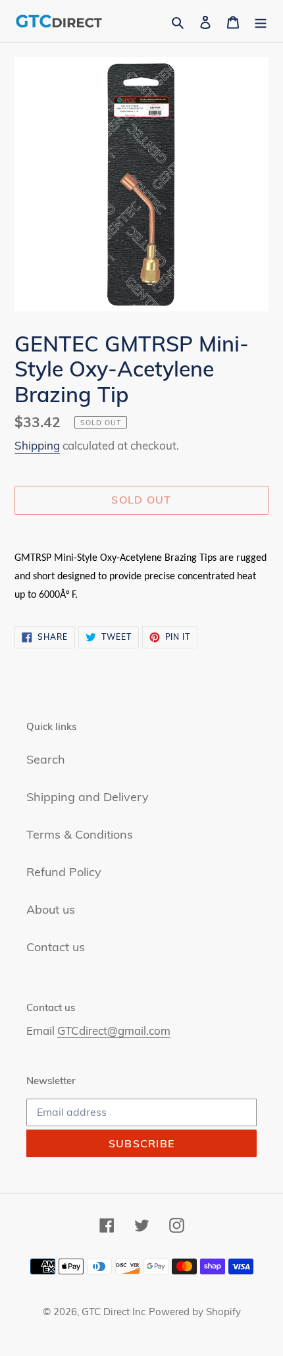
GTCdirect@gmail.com (113, 1030)
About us (50, 909)
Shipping (37, 445)
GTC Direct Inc (113, 1311)
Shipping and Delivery (87, 796)
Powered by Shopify (195, 1311)
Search (45, 759)
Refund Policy (63, 871)
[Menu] (260, 20)
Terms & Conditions (79, 834)
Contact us (55, 946)
